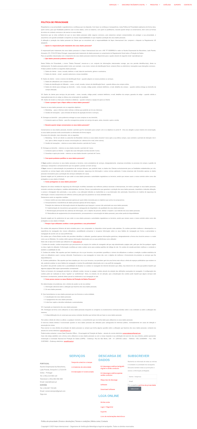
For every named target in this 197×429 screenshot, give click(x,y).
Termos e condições (82, 421)
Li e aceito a (142, 385)
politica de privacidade (147, 385)
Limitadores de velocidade (81, 367)
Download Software (108, 389)
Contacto (104, 421)
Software (104, 385)
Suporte (104, 412)
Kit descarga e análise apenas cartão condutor (111, 374)
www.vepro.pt (77, 242)
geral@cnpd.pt (68, 341)
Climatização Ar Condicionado (82, 372)
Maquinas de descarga (109, 380)
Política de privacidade (49, 421)
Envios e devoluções (66, 421)
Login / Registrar (107, 407)
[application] (118, 5)
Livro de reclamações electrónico (113, 416)
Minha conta (105, 402)
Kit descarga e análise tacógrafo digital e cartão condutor (112, 367)
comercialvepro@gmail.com (132, 333)
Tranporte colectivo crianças (81, 362)
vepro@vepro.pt (65, 330)
